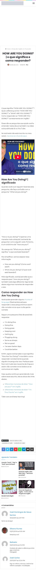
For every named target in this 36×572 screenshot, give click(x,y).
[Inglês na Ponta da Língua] (12, 3)
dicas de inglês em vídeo (16, 440)
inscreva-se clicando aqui (17, 136)
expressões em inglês (7, 443)
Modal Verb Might (7, 496)
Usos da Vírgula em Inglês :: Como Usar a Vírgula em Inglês (26, 491)
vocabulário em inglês (19, 443)
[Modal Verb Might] (9, 487)
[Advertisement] (18, 26)
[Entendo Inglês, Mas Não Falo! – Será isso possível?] (27, 466)
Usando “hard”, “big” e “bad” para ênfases (9, 463)
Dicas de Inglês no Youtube (21, 49)
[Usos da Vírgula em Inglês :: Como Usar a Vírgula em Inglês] (27, 484)
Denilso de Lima (14, 64)
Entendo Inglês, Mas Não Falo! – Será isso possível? (26, 473)
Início (8, 49)
